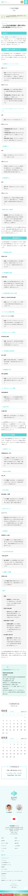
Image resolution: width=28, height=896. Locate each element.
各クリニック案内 (4, 843)
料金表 (16, 838)
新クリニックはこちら (7, 894)
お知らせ (16, 848)
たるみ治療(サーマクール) (6, 864)
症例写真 (3, 840)
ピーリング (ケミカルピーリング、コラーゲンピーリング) (11, 871)
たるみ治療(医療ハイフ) (5, 862)
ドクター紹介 (3, 848)
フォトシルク (3, 860)
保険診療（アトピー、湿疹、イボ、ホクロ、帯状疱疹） (11, 880)
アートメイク (3, 878)
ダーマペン (3, 875)
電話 (21, 894)
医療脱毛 (3, 866)
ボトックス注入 (4, 869)
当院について (17, 840)
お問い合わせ (14, 887)
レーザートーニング (5, 858)
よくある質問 (17, 845)
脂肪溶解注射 (3, 873)
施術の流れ (17, 843)
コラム (2, 850)
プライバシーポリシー (14, 885)
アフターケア (3, 845)
